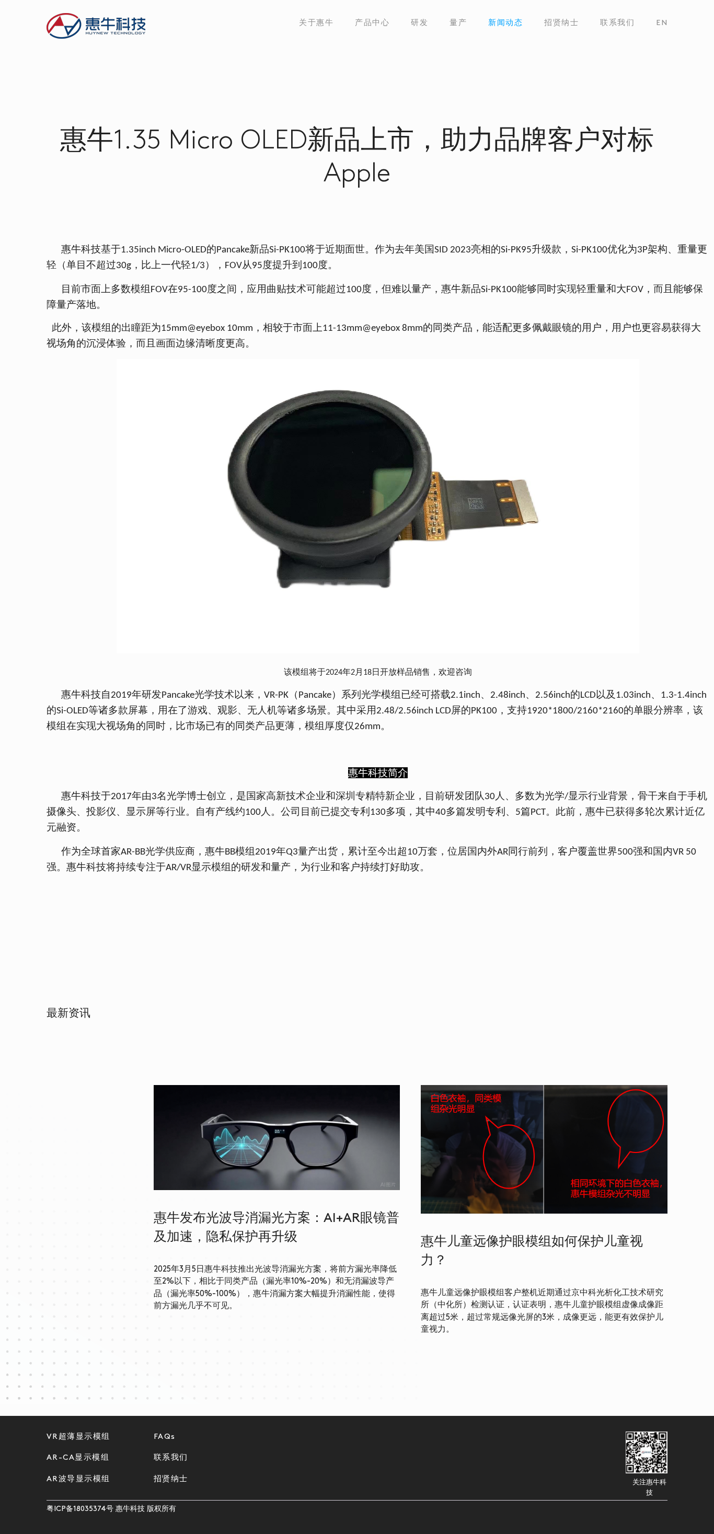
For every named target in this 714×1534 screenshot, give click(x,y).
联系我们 (617, 23)
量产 (458, 23)
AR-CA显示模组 (78, 1458)
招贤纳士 (561, 23)
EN (661, 23)
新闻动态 (505, 23)
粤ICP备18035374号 (80, 1509)
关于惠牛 (316, 23)
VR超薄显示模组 (78, 1437)
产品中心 (372, 23)
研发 (419, 23)
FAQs (165, 1437)
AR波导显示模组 (78, 1479)
